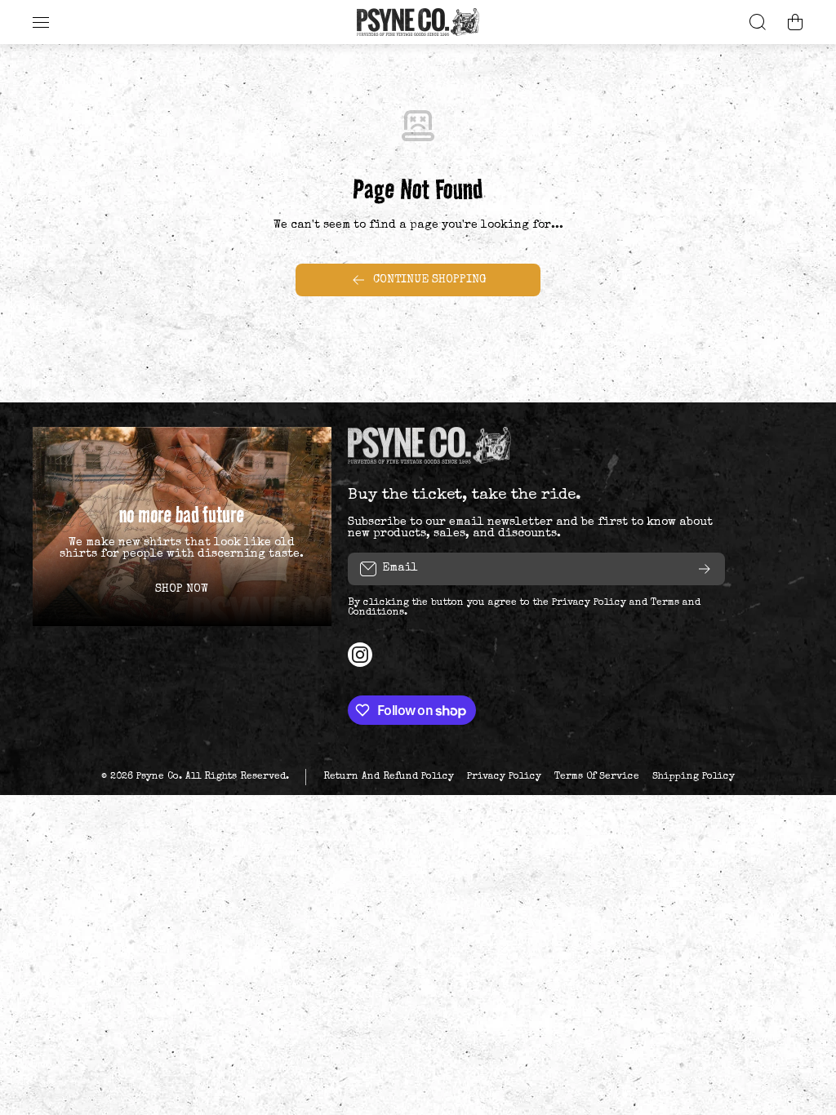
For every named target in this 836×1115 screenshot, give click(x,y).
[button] (795, 22)
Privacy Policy (589, 603)
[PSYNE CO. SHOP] (418, 22)
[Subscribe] (704, 569)
